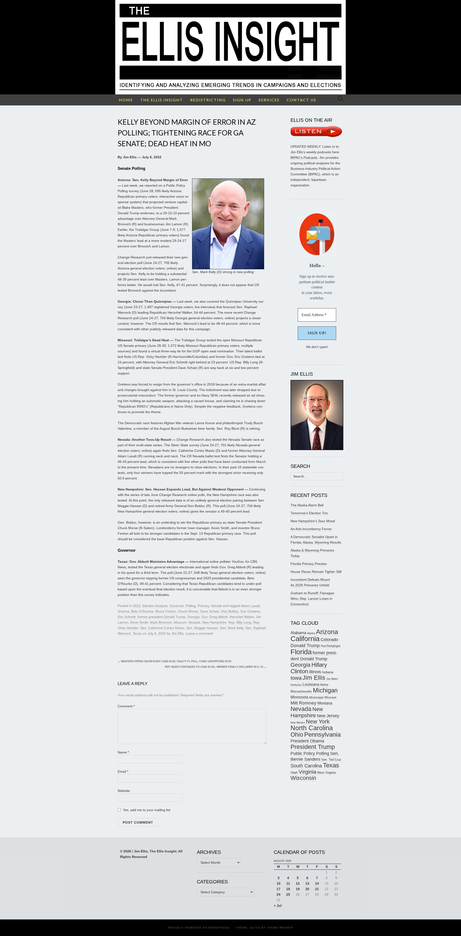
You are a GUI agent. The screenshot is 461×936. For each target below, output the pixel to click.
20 (307, 889)
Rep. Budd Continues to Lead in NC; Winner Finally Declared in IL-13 (216, 666)
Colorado (329, 639)
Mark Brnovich (161, 622)
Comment (126, 706)
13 (307, 883)
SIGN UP (242, 100)
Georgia (193, 617)
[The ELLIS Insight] (230, 47)
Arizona (123, 611)
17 (278, 889)
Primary (203, 606)
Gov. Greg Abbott (214, 617)
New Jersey (328, 715)
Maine (324, 684)
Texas (137, 633)
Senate (216, 606)
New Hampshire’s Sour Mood (313, 521)
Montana (324, 703)
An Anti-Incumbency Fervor (311, 529)
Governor (177, 606)
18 (288, 889)
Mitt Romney (303, 702)
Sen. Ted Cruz (331, 759)
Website (124, 791)
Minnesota (299, 697)
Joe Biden (332, 678)
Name (123, 752)
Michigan (325, 690)
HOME (126, 100)
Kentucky (296, 684)
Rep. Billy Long (239, 622)
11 (288, 883)
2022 (136, 606)
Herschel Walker (242, 617)
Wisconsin (303, 778)
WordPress (219, 927)
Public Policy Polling (310, 753)
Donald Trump (305, 645)
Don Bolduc (230, 611)
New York (318, 721)
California (305, 638)
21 (317, 889)
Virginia (307, 772)
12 (298, 883)
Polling (191, 606)
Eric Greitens (250, 611)
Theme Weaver (280, 927)
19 (298, 889)
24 (278, 894)
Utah (294, 772)
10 (278, 883)
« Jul (278, 905)
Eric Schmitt (127, 617)
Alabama (298, 632)
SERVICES (269, 100)
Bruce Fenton (165, 611)
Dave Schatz (209, 611)
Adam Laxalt (250, 606)
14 (317, 883)
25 (288, 894)
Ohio (297, 734)
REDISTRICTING (208, 100)
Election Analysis (155, 606)
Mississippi (316, 697)
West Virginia (326, 772)
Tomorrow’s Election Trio (309, 513)
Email (123, 771)
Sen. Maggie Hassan (202, 628)
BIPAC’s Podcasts (304, 157)
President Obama (307, 741)
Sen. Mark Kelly (231, 628)
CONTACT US (301, 100)
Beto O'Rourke (142, 611)
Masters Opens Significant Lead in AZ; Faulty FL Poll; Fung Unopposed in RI (174, 661)
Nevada (194, 622)
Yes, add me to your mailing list (146, 810)
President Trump (313, 747)
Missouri (180, 622)
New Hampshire (214, 622)
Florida (301, 652)
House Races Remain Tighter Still (316, 572)
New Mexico (298, 722)
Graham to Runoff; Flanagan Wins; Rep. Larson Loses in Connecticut (312, 598)
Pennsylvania (322, 734)
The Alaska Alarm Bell (307, 505)
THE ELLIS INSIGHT (161, 100)
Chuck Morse (188, 611)
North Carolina (312, 728)
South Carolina (306, 765)
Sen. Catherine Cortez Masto (162, 628)
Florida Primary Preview (309, 564)
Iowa (296, 678)
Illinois (315, 671)
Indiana (327, 672)
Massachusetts (301, 691)
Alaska (311, 633)
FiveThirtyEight (330, 646)
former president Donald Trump (161, 617)
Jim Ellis (177, 633)
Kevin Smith (139, 622)
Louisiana (311, 684)
